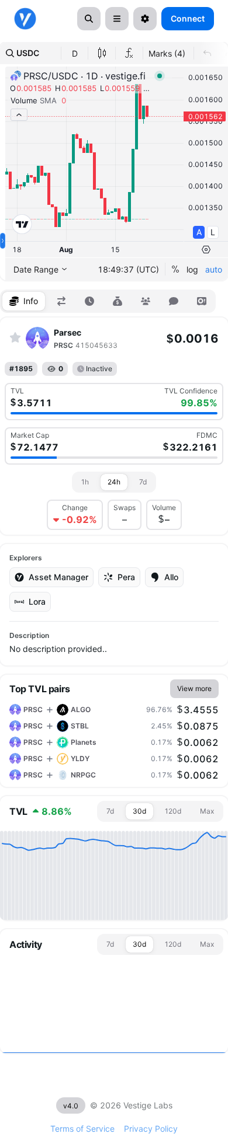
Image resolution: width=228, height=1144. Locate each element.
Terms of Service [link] (82, 1128)
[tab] (23, 301)
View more (194, 688)
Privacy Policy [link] (151, 1128)
